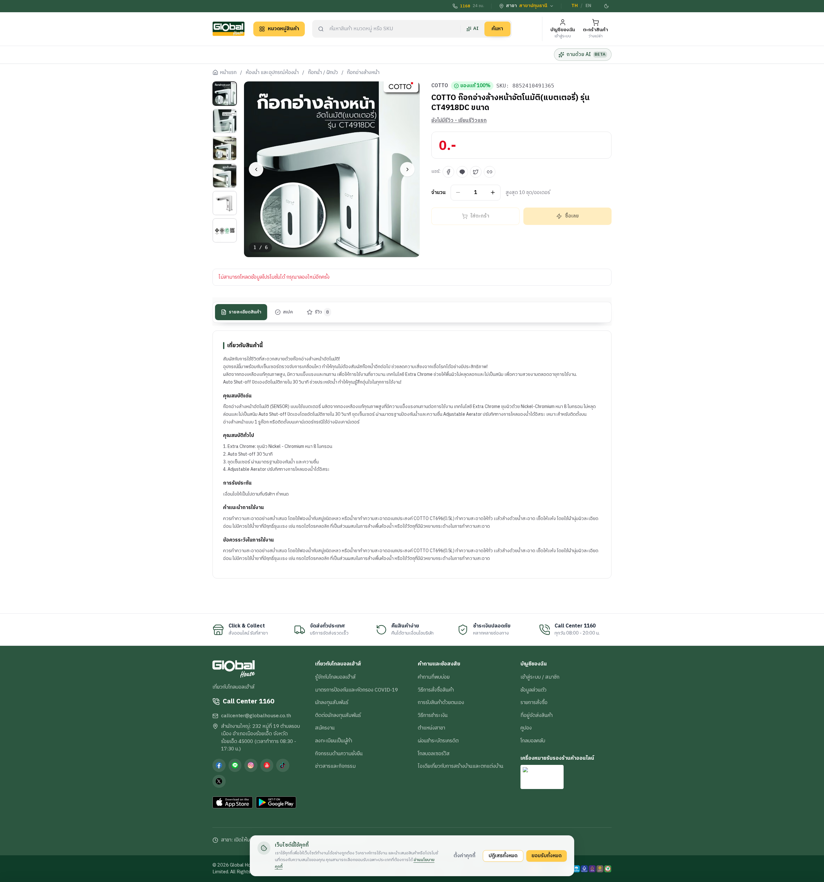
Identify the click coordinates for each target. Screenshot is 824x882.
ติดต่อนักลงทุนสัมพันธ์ (338, 715)
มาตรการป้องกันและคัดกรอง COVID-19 (356, 690)
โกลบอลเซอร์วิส (434, 753)
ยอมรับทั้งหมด (546, 855)
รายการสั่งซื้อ (534, 702)
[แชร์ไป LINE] (462, 172)
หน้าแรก (228, 73)
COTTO (439, 86)
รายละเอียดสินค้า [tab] (245, 312)
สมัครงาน (325, 728)
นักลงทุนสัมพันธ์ (331, 702)
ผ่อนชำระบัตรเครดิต (438, 741)
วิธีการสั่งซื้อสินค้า (436, 690)
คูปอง (526, 728)
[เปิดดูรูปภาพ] (332, 169)
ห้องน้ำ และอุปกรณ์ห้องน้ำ (272, 73)
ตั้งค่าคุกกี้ (464, 855)
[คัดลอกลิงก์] (489, 172)
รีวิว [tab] (322, 312)
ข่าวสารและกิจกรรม (335, 766)
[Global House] (228, 29)
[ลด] (458, 192)
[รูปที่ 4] (224, 175)
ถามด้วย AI (585, 54)
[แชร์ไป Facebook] (448, 172)
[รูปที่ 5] (224, 203)
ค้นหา (497, 28)
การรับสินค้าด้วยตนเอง (441, 702)
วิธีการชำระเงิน (433, 715)
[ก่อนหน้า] (256, 169)
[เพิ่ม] (493, 192)
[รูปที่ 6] (224, 230)
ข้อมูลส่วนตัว (533, 690)
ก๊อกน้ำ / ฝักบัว (323, 73)
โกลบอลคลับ (532, 741)
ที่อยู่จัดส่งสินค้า (536, 715)
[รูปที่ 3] (224, 148)
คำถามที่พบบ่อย (434, 677)
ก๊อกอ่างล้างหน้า (363, 73)
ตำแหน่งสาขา (431, 728)
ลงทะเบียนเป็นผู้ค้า (333, 741)
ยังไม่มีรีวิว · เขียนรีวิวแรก (459, 121)
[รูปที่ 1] (224, 93)
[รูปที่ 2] (224, 121)
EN (588, 6)
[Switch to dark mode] (607, 6)
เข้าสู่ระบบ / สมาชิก (539, 677)
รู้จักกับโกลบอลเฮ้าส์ (335, 677)
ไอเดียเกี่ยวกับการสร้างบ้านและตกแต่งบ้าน (460, 766)
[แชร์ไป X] (476, 172)
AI (476, 28)
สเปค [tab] (288, 312)
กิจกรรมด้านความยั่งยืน (339, 753)
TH (574, 6)
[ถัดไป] (407, 169)
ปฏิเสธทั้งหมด (503, 855)
